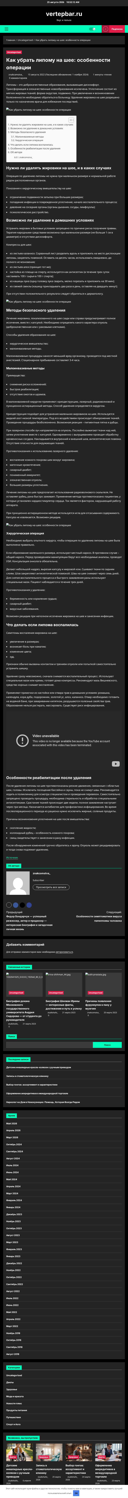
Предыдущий (29, 921)
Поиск (11, 1036)
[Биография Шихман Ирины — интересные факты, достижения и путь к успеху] (64, 985)
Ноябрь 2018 (13, 1333)
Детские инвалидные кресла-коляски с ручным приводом (38, 1067)
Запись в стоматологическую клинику (27, 1076)
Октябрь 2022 (14, 1277)
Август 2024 (13, 1158)
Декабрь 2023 (14, 1214)
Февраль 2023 (14, 1249)
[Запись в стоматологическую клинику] (49, 1452)
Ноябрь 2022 (13, 1270)
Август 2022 (13, 1291)
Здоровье (11, 1389)
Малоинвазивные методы (29, 136)
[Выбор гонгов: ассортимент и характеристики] (79, 1452)
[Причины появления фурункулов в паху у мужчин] (103, 985)
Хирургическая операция (29, 140)
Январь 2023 (13, 1256)
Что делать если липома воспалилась (31, 144)
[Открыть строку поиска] (98, 29)
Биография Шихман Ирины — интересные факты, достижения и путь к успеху (64, 1004)
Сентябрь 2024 (14, 1151)
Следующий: (99, 916)
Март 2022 (12, 1326)
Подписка (117, 28)
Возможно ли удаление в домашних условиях (36, 128)
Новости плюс (14, 1403)
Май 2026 (11, 1123)
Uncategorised (14, 52)
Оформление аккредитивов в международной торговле (37, 1093)
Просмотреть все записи (51, 887)
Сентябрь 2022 (14, 1284)
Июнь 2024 (12, 1172)
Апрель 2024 (13, 1186)
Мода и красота (15, 1396)
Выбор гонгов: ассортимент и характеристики (31, 1084)
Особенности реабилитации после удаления (35, 148)
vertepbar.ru (64, 13)
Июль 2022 (12, 1298)
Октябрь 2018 (13, 1340)
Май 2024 (11, 1179)
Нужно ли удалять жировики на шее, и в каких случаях (41, 124)
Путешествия (13, 1417)
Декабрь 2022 (14, 1263)
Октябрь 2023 (14, 1228)
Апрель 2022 (13, 1319)
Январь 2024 (13, 1207)
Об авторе (16, 152)
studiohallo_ (13, 1023)
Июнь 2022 (12, 1305)
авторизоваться (64, 951)
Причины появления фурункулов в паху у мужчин (98, 1004)
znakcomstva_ (16, 74)
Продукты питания (16, 1410)
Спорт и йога (13, 1424)
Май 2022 (11, 1312)
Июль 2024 (12, 1165)
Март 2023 (12, 1242)
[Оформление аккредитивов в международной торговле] (108, 1452)
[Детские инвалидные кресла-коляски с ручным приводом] (19, 1452)
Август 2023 (13, 1235)
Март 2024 (12, 1193)
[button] (6, 29)
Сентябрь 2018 (14, 1347)
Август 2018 (12, 1354)
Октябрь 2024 (14, 1144)
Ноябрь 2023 (13, 1221)
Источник (12, 857)
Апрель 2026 (13, 1130)
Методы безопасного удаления (28, 132)
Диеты (10, 1382)
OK (76, 1493)
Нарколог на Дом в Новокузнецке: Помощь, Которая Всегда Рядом (43, 1102)
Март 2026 (12, 1137)
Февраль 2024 (14, 1200)
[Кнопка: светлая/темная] (92, 28)
